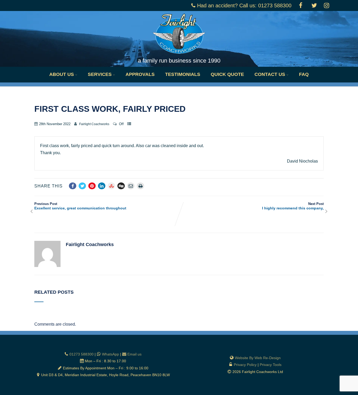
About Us (61, 74)
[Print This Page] (140, 185)
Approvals (140, 74)
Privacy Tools (270, 365)
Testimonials (182, 74)
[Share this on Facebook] (72, 185)
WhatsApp (110, 354)
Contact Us (269, 74)
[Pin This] (92, 185)
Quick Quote (227, 74)
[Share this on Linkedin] (101, 185)
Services (100, 74)
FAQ (304, 74)
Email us (134, 354)
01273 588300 (81, 354)
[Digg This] (121, 185)
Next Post (293, 206)
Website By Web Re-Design (258, 358)
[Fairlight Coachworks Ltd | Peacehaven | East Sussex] (179, 55)
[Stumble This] (111, 185)
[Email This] (130, 185)
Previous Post (80, 206)
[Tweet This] (82, 185)
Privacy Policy (245, 365)
